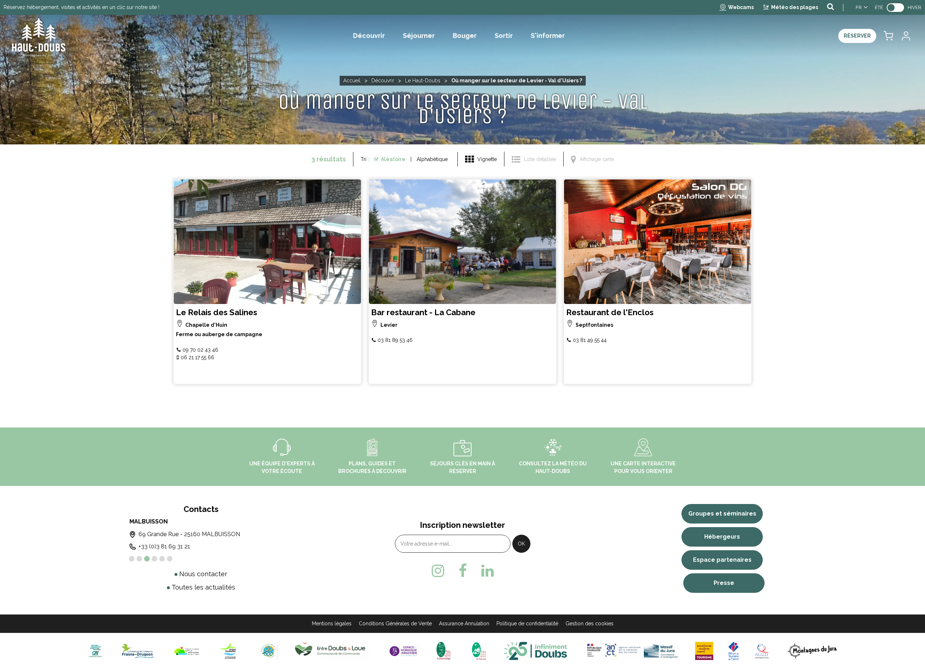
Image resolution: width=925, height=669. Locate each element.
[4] (154, 559)
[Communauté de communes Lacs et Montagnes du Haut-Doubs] (186, 651)
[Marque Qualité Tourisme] (762, 651)
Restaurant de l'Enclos (610, 312)
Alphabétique (432, 159)
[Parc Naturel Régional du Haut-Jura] (477, 651)
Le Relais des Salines (216, 312)
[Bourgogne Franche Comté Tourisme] (704, 651)
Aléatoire (393, 159)
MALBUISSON (148, 521)
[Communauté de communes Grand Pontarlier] (230, 651)
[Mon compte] (905, 36)
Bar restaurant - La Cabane (423, 312)
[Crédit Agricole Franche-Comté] (95, 651)
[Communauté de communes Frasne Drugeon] (138, 651)
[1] (132, 559)
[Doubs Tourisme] (535, 651)
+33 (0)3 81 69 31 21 (163, 546)
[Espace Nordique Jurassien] (403, 651)
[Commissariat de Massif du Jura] (631, 651)
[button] (888, 36)
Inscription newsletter (462, 525)
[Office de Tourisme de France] (733, 651)
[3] (147, 559)
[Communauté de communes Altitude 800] (269, 651)
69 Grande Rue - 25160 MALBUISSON (188, 534)
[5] (162, 559)
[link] (895, 7)
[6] (170, 559)
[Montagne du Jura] (812, 651)
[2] (139, 559)
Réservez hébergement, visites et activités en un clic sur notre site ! (81, 7)
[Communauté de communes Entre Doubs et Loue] (331, 651)
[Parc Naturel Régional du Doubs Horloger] (443, 651)
